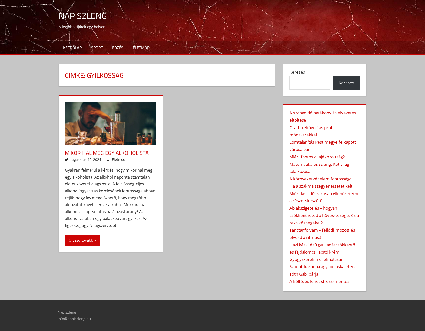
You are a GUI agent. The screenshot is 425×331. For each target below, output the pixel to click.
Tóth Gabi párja (303, 274)
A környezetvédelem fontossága (320, 179)
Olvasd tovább (81, 240)
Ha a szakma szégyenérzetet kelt (320, 186)
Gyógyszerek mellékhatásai (315, 259)
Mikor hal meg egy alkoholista (107, 153)
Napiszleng (83, 15)
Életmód (141, 47)
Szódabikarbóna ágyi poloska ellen (322, 266)
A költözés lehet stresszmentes (319, 281)
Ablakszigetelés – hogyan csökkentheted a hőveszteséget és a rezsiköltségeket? (324, 215)
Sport (97, 47)
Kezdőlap (72, 47)
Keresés (297, 72)
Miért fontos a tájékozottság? (317, 157)
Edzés (117, 47)
